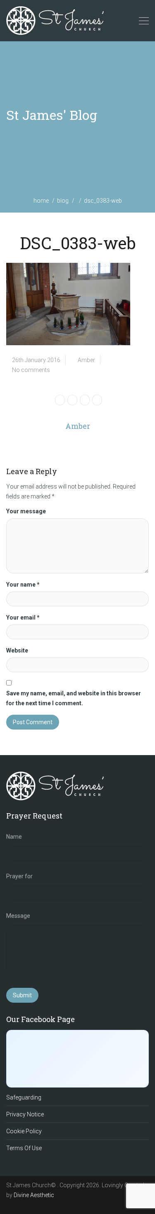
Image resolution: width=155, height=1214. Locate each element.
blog (63, 200)
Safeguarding (23, 1097)
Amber (86, 360)
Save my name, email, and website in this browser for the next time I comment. (73, 698)
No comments (31, 370)
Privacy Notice (25, 1114)
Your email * (23, 617)
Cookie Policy (24, 1131)
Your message (26, 511)
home (41, 200)
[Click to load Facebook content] (77, 1059)
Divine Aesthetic (34, 1195)
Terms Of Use (24, 1148)
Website (17, 650)
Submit (22, 995)
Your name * (23, 584)
